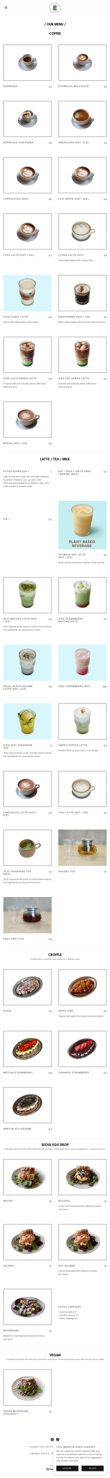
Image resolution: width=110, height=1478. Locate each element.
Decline (67, 1468)
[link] (55, 7)
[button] (11, 7)
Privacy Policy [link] (40, 1454)
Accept (93, 1468)
